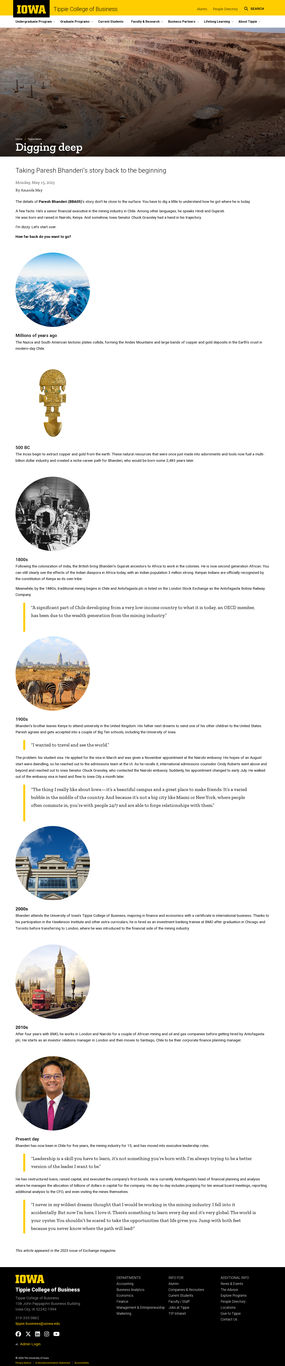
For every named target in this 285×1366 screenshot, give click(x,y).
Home (19, 139)
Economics (125, 1295)
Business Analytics (130, 1290)
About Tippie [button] (247, 21)
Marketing (124, 1313)
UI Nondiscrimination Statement (52, 1362)
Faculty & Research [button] (145, 21)
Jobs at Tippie (178, 1307)
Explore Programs (234, 1295)
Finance (122, 1301)
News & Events (232, 1284)
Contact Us (229, 1319)
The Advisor (229, 1290)
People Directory (225, 9)
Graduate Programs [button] (75, 21)
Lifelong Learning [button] (217, 21)
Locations (228, 1307)
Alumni (202, 9)
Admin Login (30, 1344)
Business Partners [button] (181, 21)
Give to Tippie (231, 1313)
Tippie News (35, 139)
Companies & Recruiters (186, 1290)
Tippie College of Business (85, 9)
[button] (254, 8)
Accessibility (81, 1362)
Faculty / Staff (179, 1301)
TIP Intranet (177, 1313)
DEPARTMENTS (129, 1278)
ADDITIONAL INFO (235, 1278)
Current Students (111, 21)
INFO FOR (175, 1278)
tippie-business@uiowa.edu (38, 1323)
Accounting (125, 1284)
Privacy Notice (23, 1362)
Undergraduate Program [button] (34, 21)
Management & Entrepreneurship (141, 1307)
